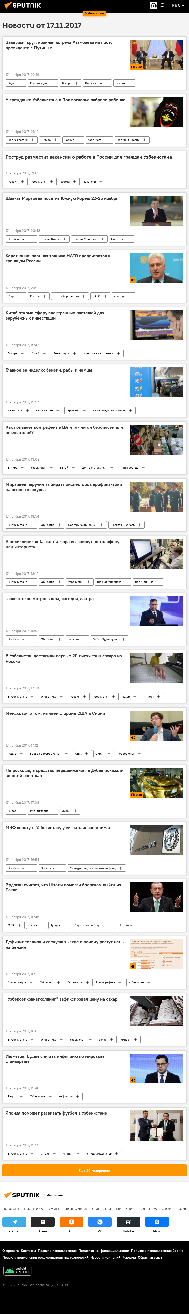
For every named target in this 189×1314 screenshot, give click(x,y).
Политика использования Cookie (157, 1250)
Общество (47, 525)
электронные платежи (98, 353)
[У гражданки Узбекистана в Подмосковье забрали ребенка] (156, 112)
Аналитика (15, 410)
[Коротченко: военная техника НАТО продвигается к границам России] (156, 268)
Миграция (125, 1208)
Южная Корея (50, 239)
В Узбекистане (17, 239)
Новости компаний (105, 1257)
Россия (120, 83)
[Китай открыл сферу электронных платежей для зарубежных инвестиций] (156, 325)
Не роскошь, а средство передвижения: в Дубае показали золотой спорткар (64, 773)
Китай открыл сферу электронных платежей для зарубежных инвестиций (55, 315)
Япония (68, 1153)
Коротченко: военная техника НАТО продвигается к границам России (58, 258)
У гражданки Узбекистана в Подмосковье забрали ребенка (65, 99)
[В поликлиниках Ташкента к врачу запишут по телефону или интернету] (156, 554)
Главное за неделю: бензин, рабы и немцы (49, 370)
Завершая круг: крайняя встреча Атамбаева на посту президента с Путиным (59, 45)
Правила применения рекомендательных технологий (45, 1257)
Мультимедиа (39, 83)
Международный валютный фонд (93, 868)
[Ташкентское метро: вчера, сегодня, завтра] (156, 611)
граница (119, 296)
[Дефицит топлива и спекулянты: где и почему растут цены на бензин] (156, 954)
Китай (35, 353)
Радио (12, 296)
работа (65, 181)
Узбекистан (95, 140)
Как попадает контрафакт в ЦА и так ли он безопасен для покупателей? (64, 430)
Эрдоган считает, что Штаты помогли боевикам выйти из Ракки (63, 887)
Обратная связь (150, 1257)
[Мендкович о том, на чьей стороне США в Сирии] (156, 726)
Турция (55, 925)
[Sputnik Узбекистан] (24, 9)
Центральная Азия (94, 467)
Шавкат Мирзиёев (85, 239)
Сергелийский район (82, 525)
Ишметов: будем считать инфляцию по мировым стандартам (55, 1059)
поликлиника (144, 582)
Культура (148, 1208)
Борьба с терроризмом (45, 753)
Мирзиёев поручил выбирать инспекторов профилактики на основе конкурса (64, 487)
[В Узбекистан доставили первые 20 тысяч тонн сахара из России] (156, 668)
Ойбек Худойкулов (105, 639)
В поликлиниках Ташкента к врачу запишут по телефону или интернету (62, 544)
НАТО (96, 296)
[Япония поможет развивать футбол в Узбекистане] (156, 1125)
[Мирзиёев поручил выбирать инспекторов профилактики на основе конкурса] (156, 497)
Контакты (28, 1250)
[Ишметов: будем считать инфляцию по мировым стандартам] (156, 1068)
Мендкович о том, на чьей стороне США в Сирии (55, 713)
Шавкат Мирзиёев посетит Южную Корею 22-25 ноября (62, 198)
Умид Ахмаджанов (99, 1153)
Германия (73, 410)
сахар (126, 696)
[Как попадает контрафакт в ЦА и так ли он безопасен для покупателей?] (156, 440)
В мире (66, 83)
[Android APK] (17, 1271)
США (78, 753)
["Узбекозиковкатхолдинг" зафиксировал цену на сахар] (156, 1011)
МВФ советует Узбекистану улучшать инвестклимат (58, 827)
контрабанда (129, 467)
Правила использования (57, 1250)
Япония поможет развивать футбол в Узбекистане (56, 1113)
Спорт (45, 1153)
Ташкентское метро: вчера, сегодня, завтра (50, 598)
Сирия (99, 753)
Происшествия (18, 140)
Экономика (48, 696)
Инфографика (105, 982)
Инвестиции (61, 353)
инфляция (66, 1096)
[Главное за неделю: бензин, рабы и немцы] (156, 382)
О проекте (10, 1250)
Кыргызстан (93, 83)
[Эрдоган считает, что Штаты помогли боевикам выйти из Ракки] (156, 897)
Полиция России (128, 140)
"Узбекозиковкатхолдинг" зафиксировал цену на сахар (61, 999)
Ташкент (73, 639)
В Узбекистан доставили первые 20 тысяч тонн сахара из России (64, 658)
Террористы (126, 753)
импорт (149, 696)
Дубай (66, 811)
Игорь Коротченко (66, 296)
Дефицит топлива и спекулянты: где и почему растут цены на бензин (65, 944)
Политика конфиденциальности (104, 1250)
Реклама (129, 1257)
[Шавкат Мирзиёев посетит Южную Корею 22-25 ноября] (156, 211)
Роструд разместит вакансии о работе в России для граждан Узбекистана (89, 157)
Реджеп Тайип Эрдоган (89, 925)
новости (10, 1208)
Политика (117, 239)
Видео (12, 83)
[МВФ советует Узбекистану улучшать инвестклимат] (156, 840)
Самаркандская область (109, 410)
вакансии (89, 181)
